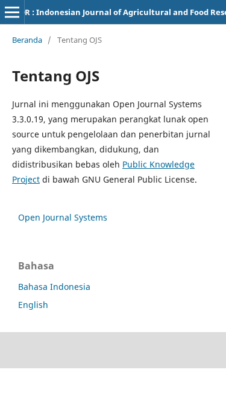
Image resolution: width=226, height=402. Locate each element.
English (33, 304)
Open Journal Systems (62, 217)
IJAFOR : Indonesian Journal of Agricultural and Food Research (125, 12)
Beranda (27, 39)
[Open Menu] (12, 12)
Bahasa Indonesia (54, 286)
